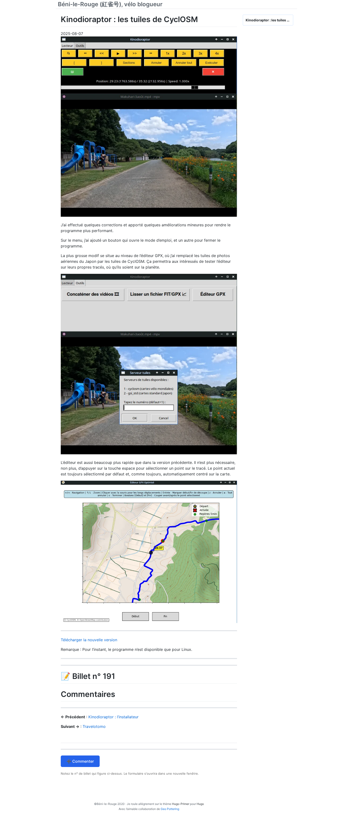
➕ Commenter (80, 761)
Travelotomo (94, 726)
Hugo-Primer (180, 804)
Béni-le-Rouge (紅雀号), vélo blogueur (110, 4)
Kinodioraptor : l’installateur (113, 716)
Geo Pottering (170, 809)
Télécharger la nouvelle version (89, 639)
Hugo (200, 804)
